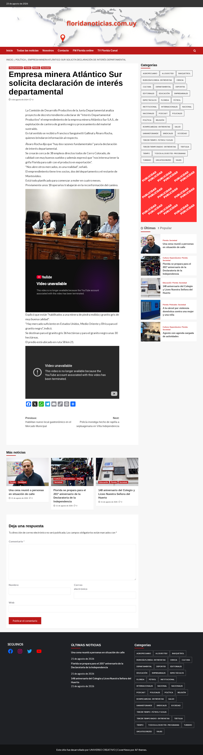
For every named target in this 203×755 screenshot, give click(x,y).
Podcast (163, 113)
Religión (160, 120)
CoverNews (123, 749)
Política (36, 68)
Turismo (147, 160)
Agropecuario (150, 73)
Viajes (178, 160)
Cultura (57, 479)
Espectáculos (69, 479)
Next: (97, 422)
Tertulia (184, 147)
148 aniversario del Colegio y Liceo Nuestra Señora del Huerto (116, 494)
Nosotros (48, 50)
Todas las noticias (28, 50)
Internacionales (169, 107)
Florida (27, 68)
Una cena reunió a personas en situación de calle (98, 652)
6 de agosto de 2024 (19, 99)
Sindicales (168, 133)
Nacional (187, 107)
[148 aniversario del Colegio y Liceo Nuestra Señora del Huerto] (117, 472)
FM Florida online (83, 50)
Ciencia (180, 80)
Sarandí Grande (150, 133)
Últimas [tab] (149, 228)
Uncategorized (163, 160)
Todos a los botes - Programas (170, 153)
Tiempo (146, 153)
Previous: (48, 422)
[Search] (195, 51)
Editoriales (148, 93)
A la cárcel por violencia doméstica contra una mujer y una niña (178, 311)
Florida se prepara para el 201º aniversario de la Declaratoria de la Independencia (97, 665)
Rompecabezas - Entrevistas (156, 127)
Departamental (16, 68)
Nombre (14, 584)
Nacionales (148, 113)
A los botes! (168, 73)
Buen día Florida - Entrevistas (157, 80)
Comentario (17, 541)
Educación (103, 482)
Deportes (180, 87)
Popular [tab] (165, 228)
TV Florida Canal (108, 50)
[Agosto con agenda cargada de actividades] (150, 331)
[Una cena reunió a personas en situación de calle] (27, 472)
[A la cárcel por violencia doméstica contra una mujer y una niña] (150, 309)
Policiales (177, 113)
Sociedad (46, 68)
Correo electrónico (80, 586)
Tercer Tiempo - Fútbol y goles (158, 140)
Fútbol (177, 100)
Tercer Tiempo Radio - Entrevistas (159, 147)
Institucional (150, 107)
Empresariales (181, 93)
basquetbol (184, 73)
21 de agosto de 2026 (19, 498)
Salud (178, 127)
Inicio (9, 50)
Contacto (63, 50)
